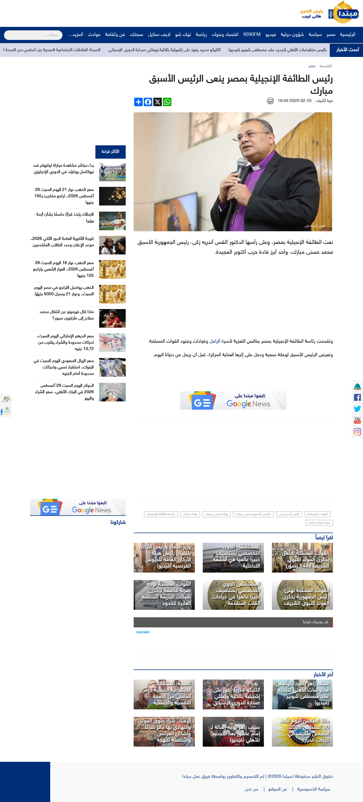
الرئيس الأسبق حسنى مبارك (253, 514)
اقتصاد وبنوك (225, 35)
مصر (331, 35)
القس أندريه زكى (289, 514)
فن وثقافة (115, 35)
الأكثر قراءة (110, 151)
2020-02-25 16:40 (295, 101)
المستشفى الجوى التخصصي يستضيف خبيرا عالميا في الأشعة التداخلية (236, 556)
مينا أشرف (324, 101)
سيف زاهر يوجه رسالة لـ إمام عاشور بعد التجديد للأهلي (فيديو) (235, 733)
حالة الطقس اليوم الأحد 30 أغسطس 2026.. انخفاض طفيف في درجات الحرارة (304, 730)
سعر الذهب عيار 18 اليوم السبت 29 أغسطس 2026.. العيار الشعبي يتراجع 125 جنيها (63, 269)
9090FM (252, 35)
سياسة (315, 35)
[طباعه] (270, 101)
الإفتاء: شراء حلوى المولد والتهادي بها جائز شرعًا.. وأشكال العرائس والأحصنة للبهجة (165, 730)
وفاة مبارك (190, 514)
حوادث (94, 35)
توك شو (183, 35)
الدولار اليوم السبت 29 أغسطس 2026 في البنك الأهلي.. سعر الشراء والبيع (64, 392)
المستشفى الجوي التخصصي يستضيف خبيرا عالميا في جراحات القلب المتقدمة (236, 594)
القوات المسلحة (317, 514)
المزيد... (76, 35)
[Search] (6, 31)
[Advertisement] (99, 12)
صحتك (136, 35)
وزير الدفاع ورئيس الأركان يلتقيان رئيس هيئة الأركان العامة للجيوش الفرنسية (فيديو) (165, 556)
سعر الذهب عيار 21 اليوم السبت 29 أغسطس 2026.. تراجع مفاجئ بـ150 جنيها (64, 196)
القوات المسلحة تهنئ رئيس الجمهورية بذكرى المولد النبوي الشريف (305, 597)
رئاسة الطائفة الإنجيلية (161, 514)
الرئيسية (348, 35)
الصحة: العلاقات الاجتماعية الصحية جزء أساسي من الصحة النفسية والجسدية (63, 50)
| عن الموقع (283, 789)
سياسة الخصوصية (315, 789)
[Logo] (308, 12)
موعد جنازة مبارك (319, 523)
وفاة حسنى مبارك (216, 514)
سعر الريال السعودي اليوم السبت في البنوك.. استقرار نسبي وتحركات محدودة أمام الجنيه (63, 367)
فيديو (270, 35)
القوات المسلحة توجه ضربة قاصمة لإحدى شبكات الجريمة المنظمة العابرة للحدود (166, 594)
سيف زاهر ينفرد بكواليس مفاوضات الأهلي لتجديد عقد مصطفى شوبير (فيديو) (302, 693)
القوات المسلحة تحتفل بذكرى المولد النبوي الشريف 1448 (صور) (305, 559)
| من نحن (257, 789)
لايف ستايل (159, 35)
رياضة (201, 35)
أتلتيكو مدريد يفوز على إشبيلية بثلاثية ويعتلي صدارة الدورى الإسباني (190, 50)
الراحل (214, 341)
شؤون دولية (292, 35)
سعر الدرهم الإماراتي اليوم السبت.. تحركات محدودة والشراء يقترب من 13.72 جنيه (65, 343)
